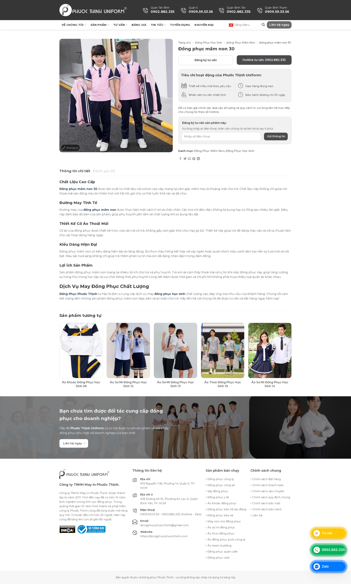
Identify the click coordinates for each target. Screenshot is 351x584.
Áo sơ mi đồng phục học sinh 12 (128, 384)
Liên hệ (257, 515)
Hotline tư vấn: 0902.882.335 (264, 60)
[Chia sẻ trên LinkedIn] (198, 158)
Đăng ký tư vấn (206, 60)
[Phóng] (70, 147)
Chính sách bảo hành (267, 509)
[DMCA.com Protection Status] (67, 529)
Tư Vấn (119, 25)
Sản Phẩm (98, 25)
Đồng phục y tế (218, 497)
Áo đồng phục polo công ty (226, 539)
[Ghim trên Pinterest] (193, 158)
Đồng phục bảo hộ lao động (226, 509)
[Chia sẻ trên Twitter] (185, 158)
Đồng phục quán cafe (222, 551)
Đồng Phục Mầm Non (241, 42)
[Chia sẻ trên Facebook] (180, 158)
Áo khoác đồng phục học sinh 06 (81, 384)
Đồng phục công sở (221, 485)
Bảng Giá (139, 25)
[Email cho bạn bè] (189, 158)
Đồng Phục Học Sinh (208, 42)
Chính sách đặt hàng (266, 479)
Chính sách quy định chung (271, 497)
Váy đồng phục (217, 491)
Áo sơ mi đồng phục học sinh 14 (269, 384)
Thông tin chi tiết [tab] (74, 171)
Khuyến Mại (204, 25)
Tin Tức (157, 25)
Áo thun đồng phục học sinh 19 (222, 384)
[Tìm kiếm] (263, 24)
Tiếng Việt (240, 25)
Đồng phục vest (218, 557)
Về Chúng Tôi (73, 25)
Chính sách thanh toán (268, 485)
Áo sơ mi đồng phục (221, 527)
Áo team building (219, 545)
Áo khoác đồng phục (222, 503)
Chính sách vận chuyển (268, 491)
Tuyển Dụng (180, 25)
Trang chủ (184, 42)
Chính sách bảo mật (266, 503)
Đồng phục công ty (220, 479)
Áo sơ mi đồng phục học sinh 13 (175, 384)
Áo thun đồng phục (221, 533)
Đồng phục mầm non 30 (78, 189)
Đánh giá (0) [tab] (104, 171)
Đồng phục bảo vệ (220, 515)
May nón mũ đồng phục (224, 521)
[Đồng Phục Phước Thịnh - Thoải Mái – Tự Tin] (93, 10)
